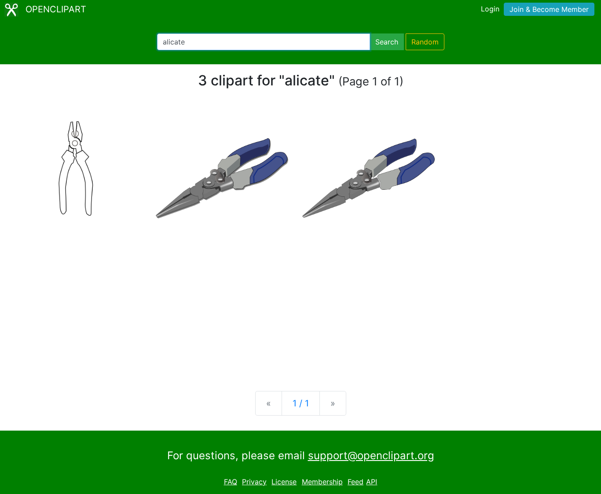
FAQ (230, 481)
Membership (322, 481)
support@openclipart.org (371, 455)
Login (490, 8)
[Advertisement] (300, 315)
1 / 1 (301, 403)
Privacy (254, 481)
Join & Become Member (549, 9)
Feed (355, 481)
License (284, 481)
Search (386, 41)
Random (425, 41)
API (371, 481)
